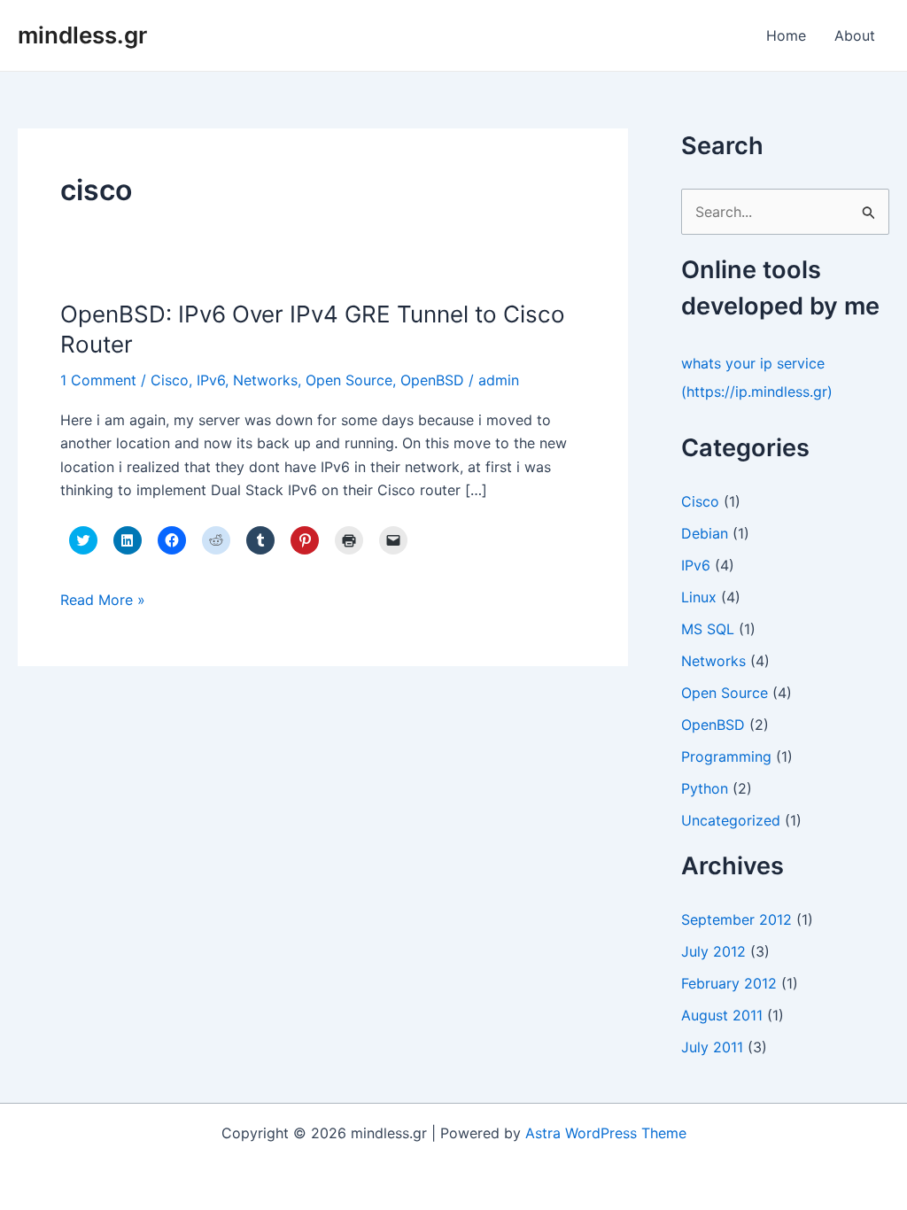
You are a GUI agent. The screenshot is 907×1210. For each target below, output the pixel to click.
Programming (726, 756)
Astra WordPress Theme (605, 1133)
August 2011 (722, 1015)
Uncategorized (730, 820)
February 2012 (729, 983)
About (854, 35)
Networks (265, 380)
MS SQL (707, 629)
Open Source (349, 380)
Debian (704, 533)
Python (704, 788)
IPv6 (211, 380)
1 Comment (98, 380)
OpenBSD (432, 380)
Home (786, 35)
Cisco (170, 380)
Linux (699, 597)
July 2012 (713, 951)
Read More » (102, 600)
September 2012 (736, 919)
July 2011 (712, 1047)
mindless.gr (82, 35)
